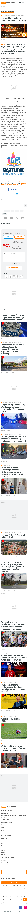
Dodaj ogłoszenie (14, 872)
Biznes (3, 830)
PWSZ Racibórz (5, 865)
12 (10, 894)
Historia (3, 848)
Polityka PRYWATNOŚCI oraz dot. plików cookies (13, 816)
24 (3, 899)
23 (24, 896)
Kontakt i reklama (7, 810)
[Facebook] (20, 907)
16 (24, 894)
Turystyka (3, 846)
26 (10, 899)
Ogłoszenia (5, 868)
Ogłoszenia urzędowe (6, 822)
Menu (20, 2)
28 (17, 899)
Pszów (17, 210)
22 (21, 896)
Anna (22, 210)
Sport (4, 653)
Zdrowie (3, 855)
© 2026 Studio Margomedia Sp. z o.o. (14, 912)
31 (3, 902)
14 (17, 894)
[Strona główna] (8, 2)
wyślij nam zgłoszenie (15, 249)
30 (24, 899)
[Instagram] (25, 907)
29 (21, 899)
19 (10, 896)
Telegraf (4, 833)
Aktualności (6, 15)
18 (6, 896)
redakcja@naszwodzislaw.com (17, 182)
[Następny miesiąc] (3, 882)
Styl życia (4, 841)
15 (21, 894)
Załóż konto (19, 236)
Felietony (3, 824)
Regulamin (4, 813)
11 (6, 894)
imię (13, 210)
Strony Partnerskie (7, 858)
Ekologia (3, 860)
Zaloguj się (8, 236)
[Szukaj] (26, 2)
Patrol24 (4, 838)
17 (3, 896)
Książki (3, 850)
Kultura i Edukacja (6, 835)
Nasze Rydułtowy (5, 862)
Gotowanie (3, 852)
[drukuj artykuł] (5, 218)
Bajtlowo (4, 213)
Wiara (2, 843)
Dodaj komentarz (13, 267)
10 (3, 894)
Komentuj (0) (14, 194)
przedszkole (7, 210)
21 (17, 896)
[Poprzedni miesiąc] (24, 882)
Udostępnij (14, 189)
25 (6, 899)
